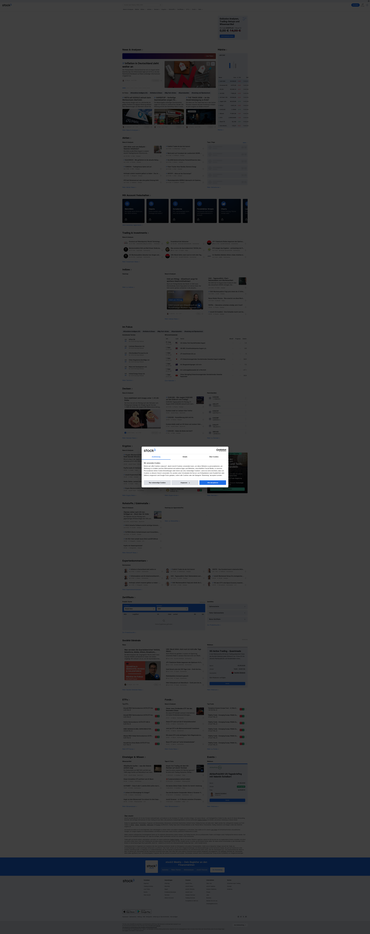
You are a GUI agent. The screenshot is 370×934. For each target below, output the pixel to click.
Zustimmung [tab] (156, 456)
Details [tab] (185, 456)
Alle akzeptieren (212, 482)
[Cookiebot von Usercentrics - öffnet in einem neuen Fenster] (217, 450)
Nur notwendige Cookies (157, 482)
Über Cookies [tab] (214, 456)
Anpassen (184, 482)
